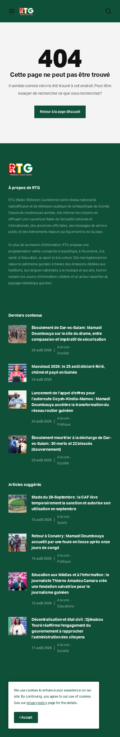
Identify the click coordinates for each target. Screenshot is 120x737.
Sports (62, 522)
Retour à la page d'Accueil (60, 111)
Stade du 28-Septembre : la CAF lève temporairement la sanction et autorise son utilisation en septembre (71, 503)
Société (63, 353)
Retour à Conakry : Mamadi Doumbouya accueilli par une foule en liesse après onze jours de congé (71, 542)
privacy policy (37, 703)
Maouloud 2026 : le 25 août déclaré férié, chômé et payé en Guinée (68, 370)
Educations (65, 606)
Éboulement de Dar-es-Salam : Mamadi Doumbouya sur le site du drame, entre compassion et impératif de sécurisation (69, 334)
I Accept (26, 717)
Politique (64, 424)
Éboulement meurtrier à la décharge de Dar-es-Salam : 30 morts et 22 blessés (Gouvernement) (71, 444)
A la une (63, 347)
